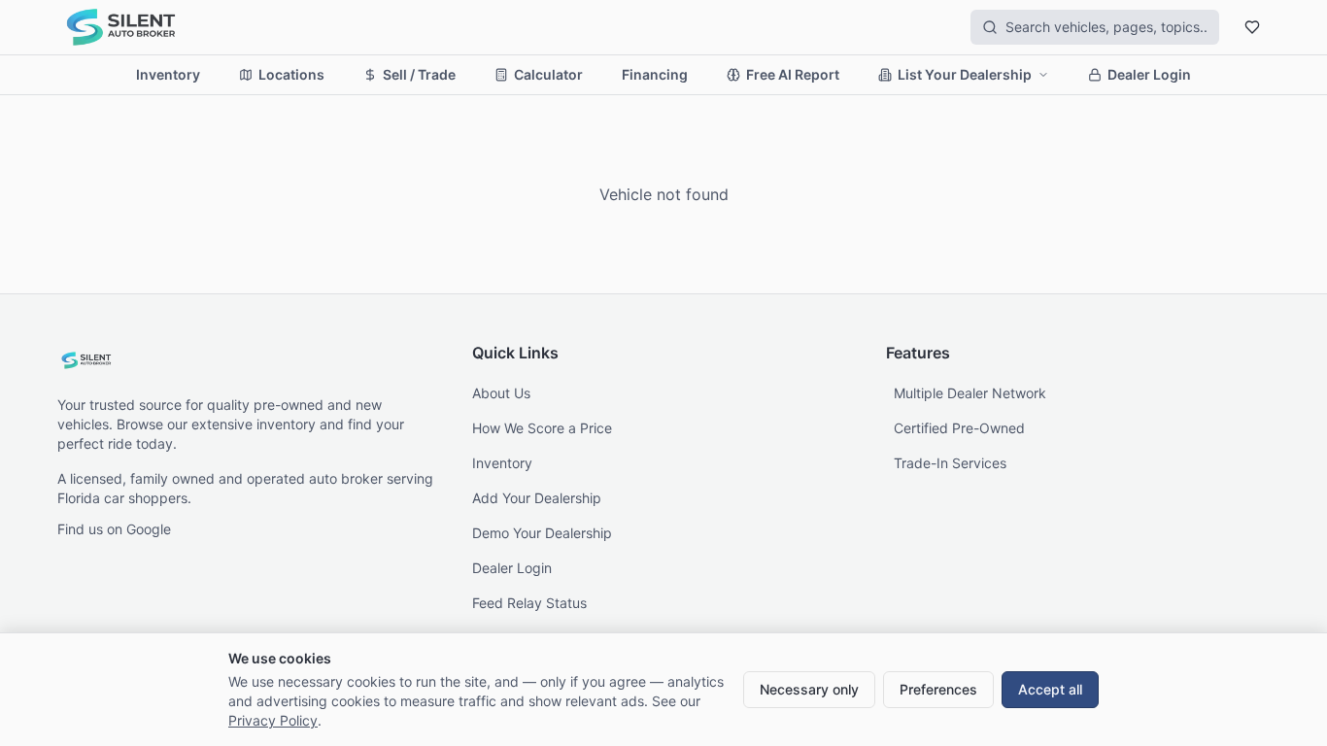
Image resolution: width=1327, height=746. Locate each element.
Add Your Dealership (536, 498)
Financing (655, 74)
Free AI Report (792, 74)
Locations (291, 74)
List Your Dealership (965, 74)
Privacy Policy (273, 720)
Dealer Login (1149, 74)
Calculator (548, 74)
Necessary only (809, 689)
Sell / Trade (419, 74)
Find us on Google (114, 529)
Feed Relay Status (529, 602)
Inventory (168, 74)
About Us (501, 393)
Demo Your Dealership (542, 533)
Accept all (1050, 689)
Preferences (938, 689)
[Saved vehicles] (1252, 27)
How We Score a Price (542, 428)
